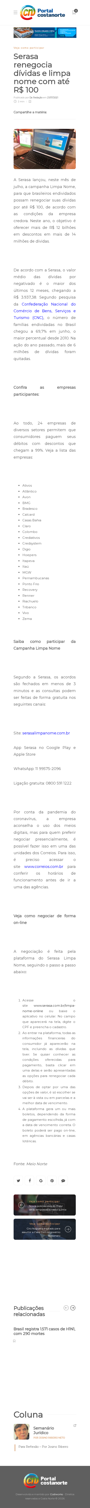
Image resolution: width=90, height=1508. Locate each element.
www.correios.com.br (43, 866)
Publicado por (28, 97)
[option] (44, 1332)
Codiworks (56, 1494)
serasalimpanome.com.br (46, 733)
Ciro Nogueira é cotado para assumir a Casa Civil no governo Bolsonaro (41, 1232)
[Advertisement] (45, 1270)
